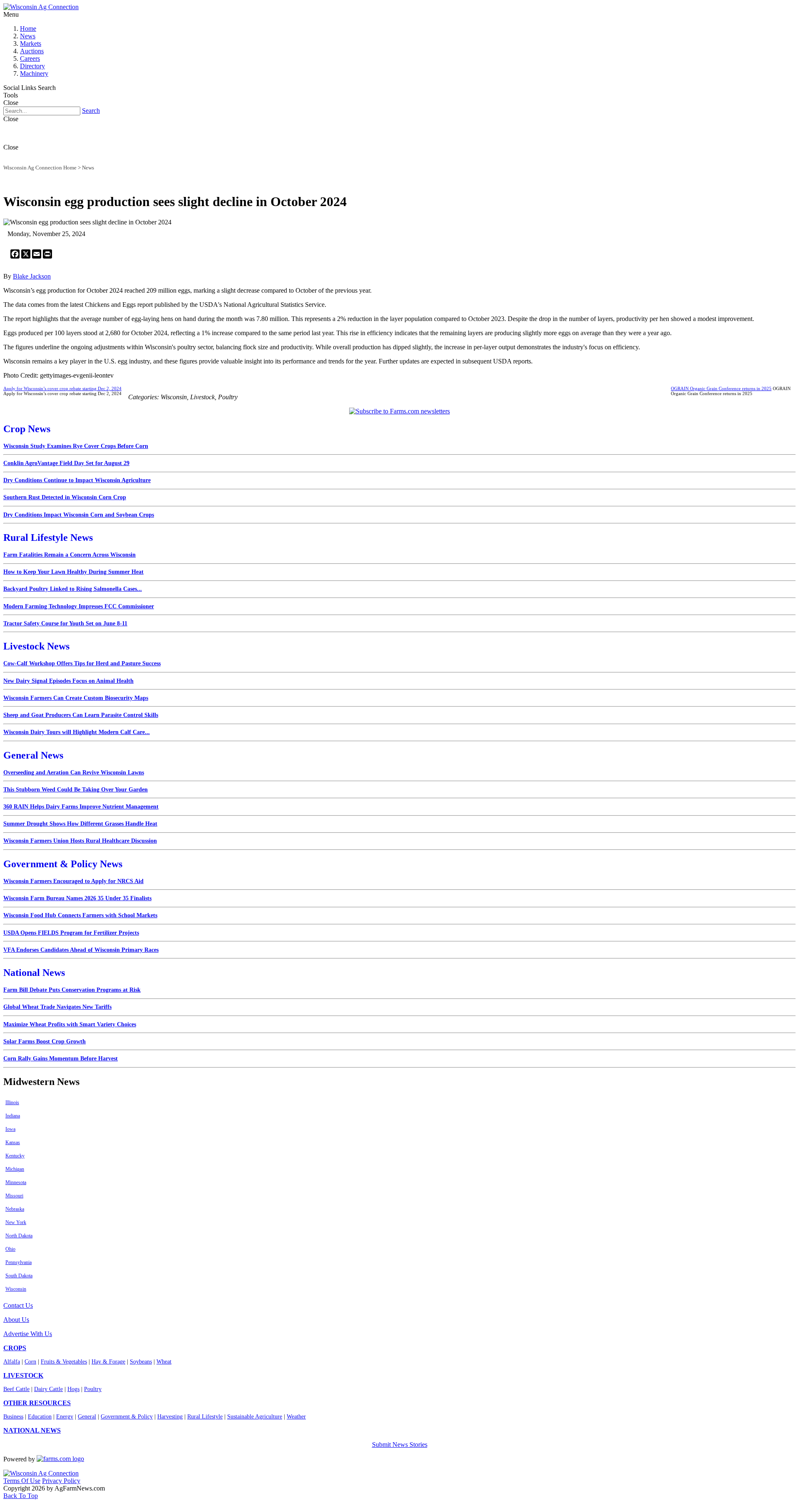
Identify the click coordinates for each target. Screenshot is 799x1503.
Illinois (12, 1102)
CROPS (14, 1347)
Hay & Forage (108, 1362)
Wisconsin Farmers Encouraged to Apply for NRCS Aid (73, 881)
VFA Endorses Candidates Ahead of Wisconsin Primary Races (81, 950)
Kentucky (15, 1156)
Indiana (12, 1116)
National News (34, 972)
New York (15, 1222)
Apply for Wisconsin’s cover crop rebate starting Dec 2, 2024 (62, 388)
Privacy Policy (61, 1480)
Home (28, 28)
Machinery (34, 73)
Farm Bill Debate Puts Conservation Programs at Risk (72, 990)
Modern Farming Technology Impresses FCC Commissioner (78, 606)
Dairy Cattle (48, 1389)
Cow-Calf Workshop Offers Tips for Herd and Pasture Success (82, 663)
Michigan (14, 1169)
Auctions (32, 51)
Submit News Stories (399, 1444)
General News (33, 755)
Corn (30, 1362)
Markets (30, 43)
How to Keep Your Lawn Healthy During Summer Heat (73, 572)
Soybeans (141, 1362)
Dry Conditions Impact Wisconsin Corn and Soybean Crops (78, 515)
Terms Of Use (21, 1480)
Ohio (10, 1249)
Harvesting (170, 1416)
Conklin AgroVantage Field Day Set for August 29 (66, 463)
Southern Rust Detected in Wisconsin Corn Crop (64, 497)
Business (13, 1416)
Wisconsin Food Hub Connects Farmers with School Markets (80, 915)
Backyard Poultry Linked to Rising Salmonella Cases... (72, 589)
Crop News (26, 428)
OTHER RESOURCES (37, 1402)
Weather (296, 1416)
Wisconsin (15, 1289)
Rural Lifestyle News (48, 537)
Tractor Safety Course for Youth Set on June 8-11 (65, 623)
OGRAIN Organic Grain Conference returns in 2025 (721, 388)
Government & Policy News (62, 864)
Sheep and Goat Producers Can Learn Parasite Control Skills (80, 715)
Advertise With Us (27, 1333)
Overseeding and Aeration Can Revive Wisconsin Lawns (73, 772)
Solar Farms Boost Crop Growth (44, 1041)
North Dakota (18, 1236)
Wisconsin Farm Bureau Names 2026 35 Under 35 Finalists (77, 898)
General (87, 1416)
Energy (64, 1416)
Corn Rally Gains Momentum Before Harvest (60, 1058)
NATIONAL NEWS (32, 1430)
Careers (30, 58)
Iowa (10, 1129)
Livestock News (36, 646)
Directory (32, 66)
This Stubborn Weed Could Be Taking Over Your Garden (75, 789)
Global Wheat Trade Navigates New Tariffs (57, 1007)
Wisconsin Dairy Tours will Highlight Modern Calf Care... (76, 732)
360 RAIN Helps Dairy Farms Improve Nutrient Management (81, 807)
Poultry (93, 1389)
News (27, 36)
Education (40, 1416)
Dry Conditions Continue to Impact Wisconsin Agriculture (77, 480)
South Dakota (18, 1276)
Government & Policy (127, 1416)
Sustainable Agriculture (254, 1416)
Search (91, 110)
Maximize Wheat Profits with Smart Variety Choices (69, 1024)
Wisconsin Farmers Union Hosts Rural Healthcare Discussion (80, 841)
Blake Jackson (32, 276)
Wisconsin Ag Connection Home (40, 167)
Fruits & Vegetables (64, 1362)
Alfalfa (11, 1362)
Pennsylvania (18, 1262)
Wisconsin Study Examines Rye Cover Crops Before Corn (75, 446)
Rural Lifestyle (205, 1416)
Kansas (12, 1142)
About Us (16, 1319)
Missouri (14, 1196)
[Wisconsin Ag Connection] (41, 6)
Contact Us (18, 1305)
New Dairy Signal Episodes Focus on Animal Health (68, 681)
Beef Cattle (16, 1389)
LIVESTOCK (23, 1375)
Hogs (73, 1389)
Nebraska (14, 1209)
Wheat (163, 1362)
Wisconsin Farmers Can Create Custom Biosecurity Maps (75, 698)
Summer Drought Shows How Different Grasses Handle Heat (80, 824)
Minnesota (15, 1182)
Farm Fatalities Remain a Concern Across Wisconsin (69, 555)
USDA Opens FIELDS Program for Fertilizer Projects (71, 933)
